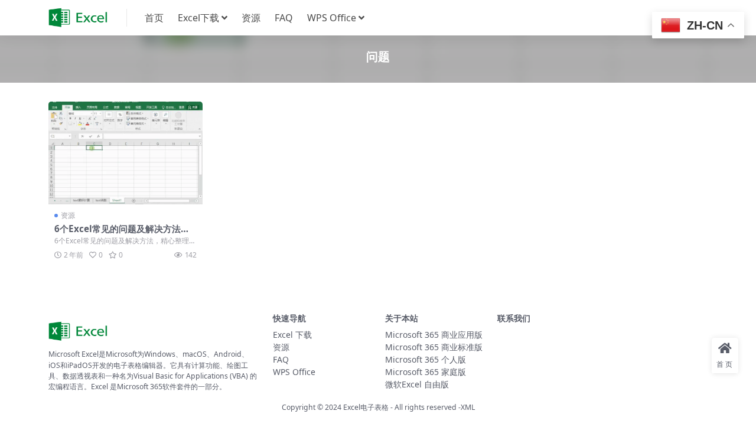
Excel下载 (198, 17)
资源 (251, 17)
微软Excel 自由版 (417, 384)
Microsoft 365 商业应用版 (434, 334)
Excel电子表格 (366, 407)
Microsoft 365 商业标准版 (434, 347)
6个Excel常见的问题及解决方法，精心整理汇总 (122, 234)
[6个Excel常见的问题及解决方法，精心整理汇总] (125, 153)
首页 (154, 17)
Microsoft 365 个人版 (425, 359)
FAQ (284, 17)
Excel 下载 (292, 334)
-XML (466, 407)
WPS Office (331, 17)
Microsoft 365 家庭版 (425, 371)
